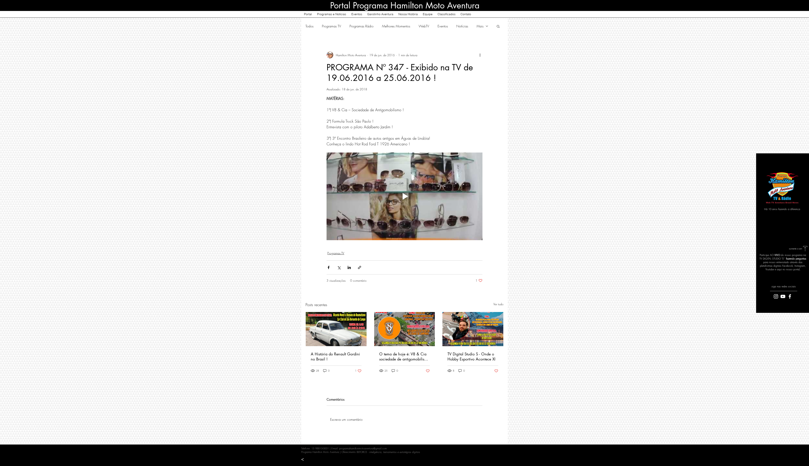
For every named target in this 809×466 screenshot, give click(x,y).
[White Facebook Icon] (790, 296)
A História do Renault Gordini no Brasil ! (335, 356)
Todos (309, 26)
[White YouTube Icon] (783, 296)
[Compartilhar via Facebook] (329, 267)
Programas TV (331, 26)
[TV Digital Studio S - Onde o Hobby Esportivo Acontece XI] (472, 329)
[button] (498, 26)
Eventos (443, 26)
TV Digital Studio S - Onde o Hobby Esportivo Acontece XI (471, 356)
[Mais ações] (479, 55)
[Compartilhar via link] (360, 267)
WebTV (424, 26)
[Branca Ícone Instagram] (776, 296)
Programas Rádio (362, 26)
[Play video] (404, 196)
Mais (480, 26)
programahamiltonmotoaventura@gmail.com (363, 448)
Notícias (462, 26)
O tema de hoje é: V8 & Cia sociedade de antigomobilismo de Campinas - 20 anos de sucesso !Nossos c (404, 356)
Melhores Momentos (396, 26)
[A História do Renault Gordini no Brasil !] (336, 329)
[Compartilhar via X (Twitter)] (339, 267)
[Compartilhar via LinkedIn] (349, 267)
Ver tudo (498, 304)
